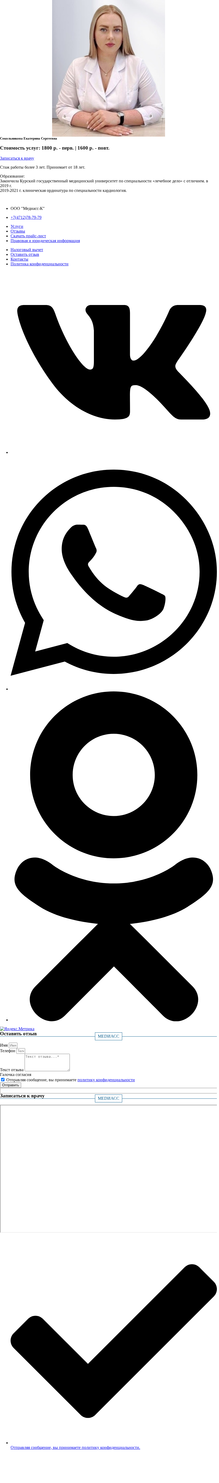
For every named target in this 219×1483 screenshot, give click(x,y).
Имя (4, 1045)
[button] (17, 158)
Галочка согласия (15, 1074)
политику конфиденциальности (106, 1080)
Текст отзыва (12, 1070)
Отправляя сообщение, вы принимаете (70, 1080)
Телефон (8, 1050)
